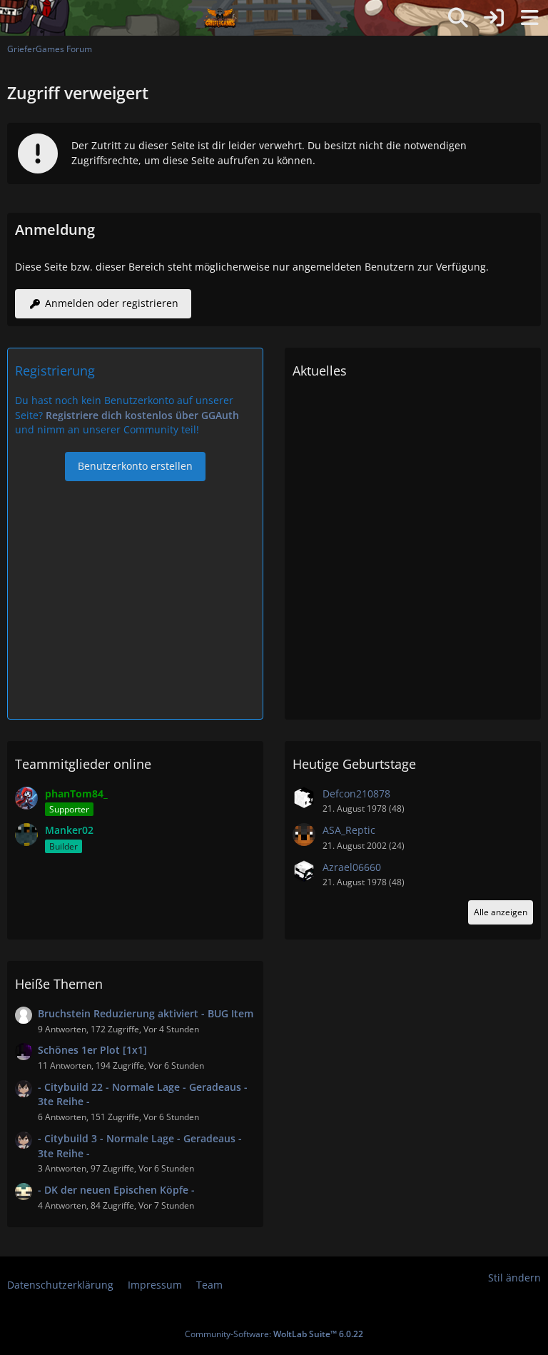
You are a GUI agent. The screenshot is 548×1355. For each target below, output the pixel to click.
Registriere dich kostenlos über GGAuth (142, 415)
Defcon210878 (356, 793)
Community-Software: (274, 1334)
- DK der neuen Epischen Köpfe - (116, 1190)
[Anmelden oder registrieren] (494, 18)
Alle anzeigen (500, 912)
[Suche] (458, 18)
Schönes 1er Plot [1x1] (92, 1050)
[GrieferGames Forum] (220, 18)
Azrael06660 (352, 867)
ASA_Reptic (349, 830)
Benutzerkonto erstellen (135, 466)
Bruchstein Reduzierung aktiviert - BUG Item (145, 1013)
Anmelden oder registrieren (111, 303)
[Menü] (529, 18)
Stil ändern (514, 1277)
